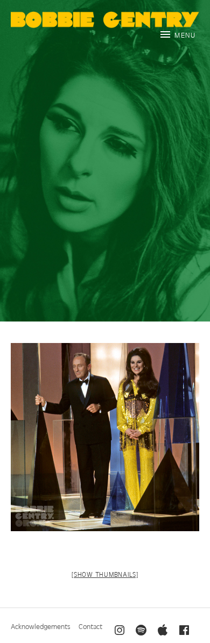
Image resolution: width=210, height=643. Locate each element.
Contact (90, 626)
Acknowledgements (41, 626)
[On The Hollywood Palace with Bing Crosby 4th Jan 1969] (105, 437)
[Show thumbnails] (105, 574)
